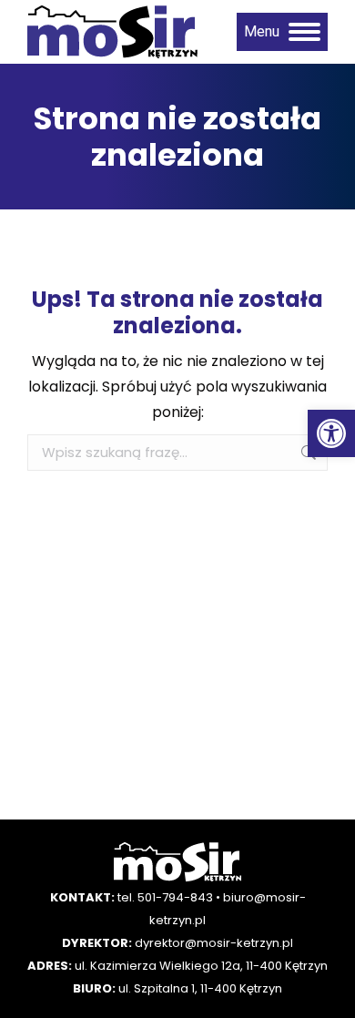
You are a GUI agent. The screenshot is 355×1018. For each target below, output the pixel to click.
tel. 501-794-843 (165, 897)
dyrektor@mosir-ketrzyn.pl (214, 943)
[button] (331, 433)
